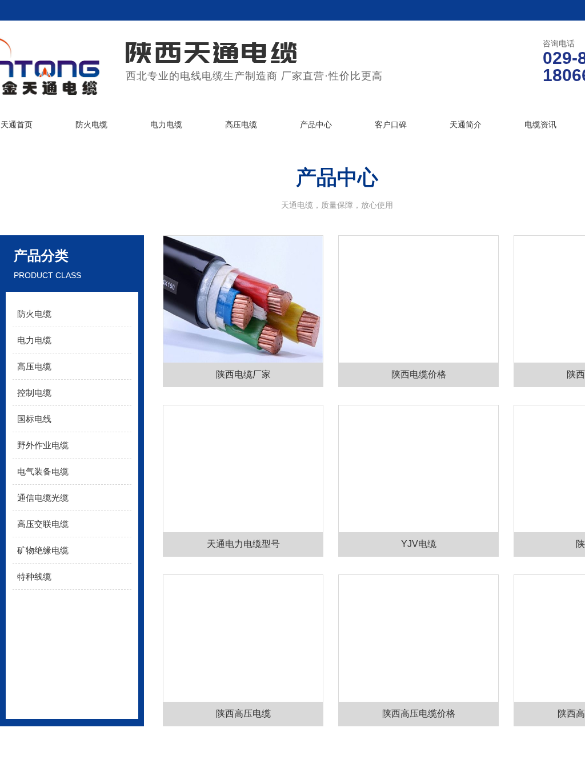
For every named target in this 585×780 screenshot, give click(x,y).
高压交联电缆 (43, 524)
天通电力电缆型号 (243, 544)
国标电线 (34, 419)
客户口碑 (391, 124)
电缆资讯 (540, 124)
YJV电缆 (418, 544)
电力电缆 (166, 124)
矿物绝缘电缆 (43, 550)
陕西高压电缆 (243, 713)
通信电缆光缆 (43, 497)
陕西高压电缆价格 (418, 713)
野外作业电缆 (43, 445)
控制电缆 (34, 392)
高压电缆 (241, 124)
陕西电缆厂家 (243, 374)
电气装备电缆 (43, 471)
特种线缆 (34, 576)
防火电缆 (91, 124)
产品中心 (316, 124)
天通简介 (466, 124)
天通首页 (17, 124)
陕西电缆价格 (418, 374)
